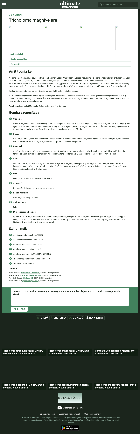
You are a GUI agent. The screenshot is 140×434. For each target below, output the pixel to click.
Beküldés (19, 309)
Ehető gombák (15, 15)
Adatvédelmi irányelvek (69, 414)
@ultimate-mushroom (72, 408)
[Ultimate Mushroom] (70, 4)
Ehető (44, 317)
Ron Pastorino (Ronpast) (30, 273)
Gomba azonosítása (18, 59)
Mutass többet (70, 398)
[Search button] (101, 5)
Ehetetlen (60, 317)
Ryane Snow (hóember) (30, 281)
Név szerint (96, 317)
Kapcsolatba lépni (47, 414)
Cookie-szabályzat (92, 414)
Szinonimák (15, 64)
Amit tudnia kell (16, 54)
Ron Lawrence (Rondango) (31, 275)
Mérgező (78, 317)
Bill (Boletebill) (28, 278)
